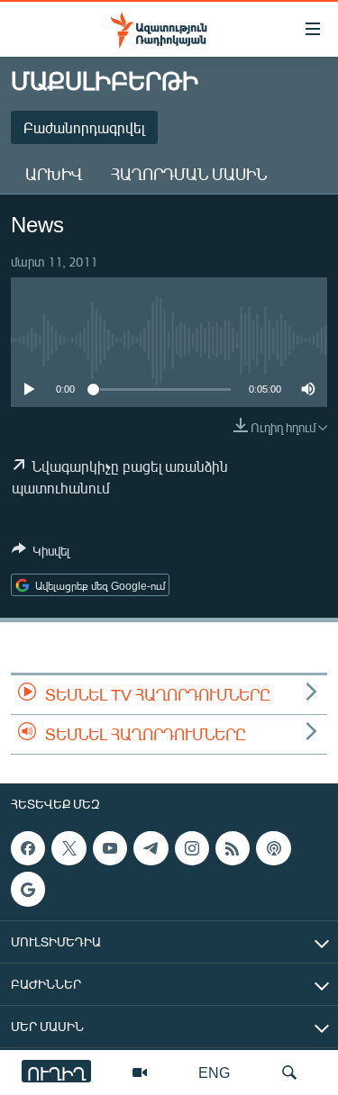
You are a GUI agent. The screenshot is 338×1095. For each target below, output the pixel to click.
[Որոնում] (289, 1072)
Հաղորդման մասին (189, 174)
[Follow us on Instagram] (192, 848)
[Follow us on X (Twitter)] (68, 848)
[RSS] (232, 848)
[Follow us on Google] (28, 890)
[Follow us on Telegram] (150, 848)
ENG (214, 1072)
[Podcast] (273, 848)
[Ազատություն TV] (140, 1072)
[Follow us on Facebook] (28, 848)
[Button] (40, 554)
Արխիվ (53, 174)
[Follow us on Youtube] (110, 848)
